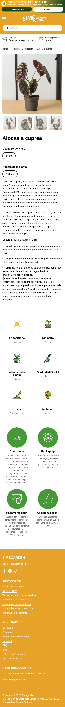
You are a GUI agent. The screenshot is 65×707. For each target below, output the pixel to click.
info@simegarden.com (14, 679)
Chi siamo (7, 627)
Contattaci (7, 632)
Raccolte (17, 49)
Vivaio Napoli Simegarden (16, 636)
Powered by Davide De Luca (17, 702)
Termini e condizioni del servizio (19, 595)
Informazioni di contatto (14, 612)
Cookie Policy (9, 590)
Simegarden (28, 695)
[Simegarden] (35, 18)
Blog (4, 649)
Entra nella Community (14, 654)
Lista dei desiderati (12, 658)
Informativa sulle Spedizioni (16, 604)
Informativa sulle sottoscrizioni (18, 608)
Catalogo (48, 9)
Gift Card (7, 641)
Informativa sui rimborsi (14, 599)
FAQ (4, 645)
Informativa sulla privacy (15, 586)
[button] (17, 39)
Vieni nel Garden (17, 9)
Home (5, 49)
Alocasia (29, 49)
